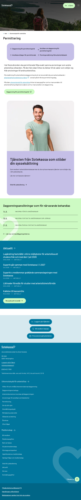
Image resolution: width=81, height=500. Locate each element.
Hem (6, 33)
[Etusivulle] (7, 5)
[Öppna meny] (78, 6)
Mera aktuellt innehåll (13, 301)
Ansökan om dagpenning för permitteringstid (49, 49)
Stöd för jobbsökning (17, 185)
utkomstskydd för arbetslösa (20, 82)
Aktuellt (8, 248)
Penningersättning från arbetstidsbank (53, 55)
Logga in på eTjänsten (42, 322)
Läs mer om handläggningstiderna (17, 234)
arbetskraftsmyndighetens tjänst (15, 78)
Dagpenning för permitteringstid (23, 49)
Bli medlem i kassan (42, 329)
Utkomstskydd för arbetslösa (18, 33)
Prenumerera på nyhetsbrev (42, 336)
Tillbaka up (70, 479)
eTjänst (70, 5)
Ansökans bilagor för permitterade (24, 55)
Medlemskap (7, 430)
